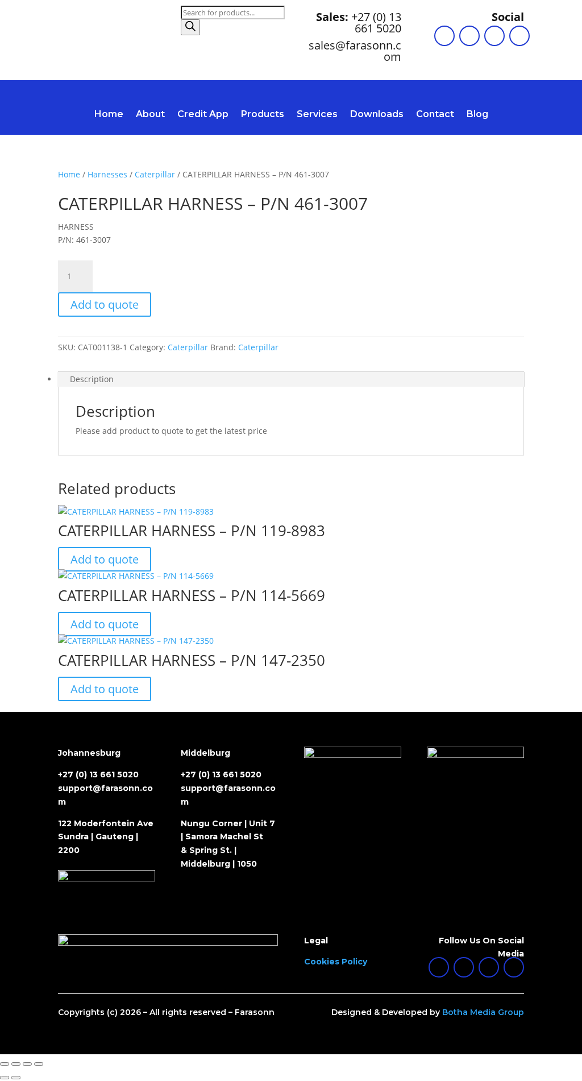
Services (317, 114)
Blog (477, 114)
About (150, 114)
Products (262, 114)
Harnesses (107, 174)
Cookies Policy (335, 961)
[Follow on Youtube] (519, 36)
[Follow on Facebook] (469, 36)
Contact (435, 114)
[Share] (27, 1064)
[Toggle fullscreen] (15, 1064)
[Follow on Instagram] (494, 36)
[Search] (190, 27)
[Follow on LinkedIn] (444, 36)
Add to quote (104, 304)
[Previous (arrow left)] (4, 1077)
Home (108, 114)
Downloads (377, 114)
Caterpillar (155, 174)
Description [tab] (92, 379)
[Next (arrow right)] (15, 1077)
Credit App (202, 114)
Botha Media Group (483, 1012)
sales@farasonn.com (355, 51)
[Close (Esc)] (38, 1064)
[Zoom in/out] (4, 1064)
